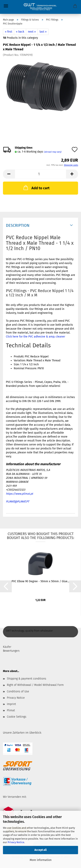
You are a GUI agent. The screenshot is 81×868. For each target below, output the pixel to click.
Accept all (40, 850)
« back (20, 31)
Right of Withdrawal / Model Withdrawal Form (35, 685)
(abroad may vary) (53, 152)
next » (32, 31)
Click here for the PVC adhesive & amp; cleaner (35, 336)
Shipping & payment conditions (26, 678)
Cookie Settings (16, 716)
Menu (6, 6)
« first (8, 31)
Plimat (11, 710)
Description (17, 225)
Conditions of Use (18, 691)
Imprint (11, 704)
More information (41, 860)
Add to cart (40, 188)
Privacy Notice (16, 842)
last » (43, 31)
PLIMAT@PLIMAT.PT (17, 501)
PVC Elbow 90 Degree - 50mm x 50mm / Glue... (40, 581)
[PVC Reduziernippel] (40, 86)
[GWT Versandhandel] (40, 7)
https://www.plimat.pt (19, 493)
